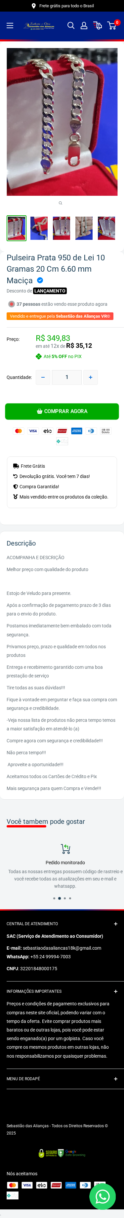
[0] (112, 25)
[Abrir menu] (10, 25)
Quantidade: (19, 377)
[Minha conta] (84, 25)
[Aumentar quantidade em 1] (90, 377)
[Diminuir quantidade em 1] (43, 377)
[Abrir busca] (71, 25)
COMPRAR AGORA (66, 411)
